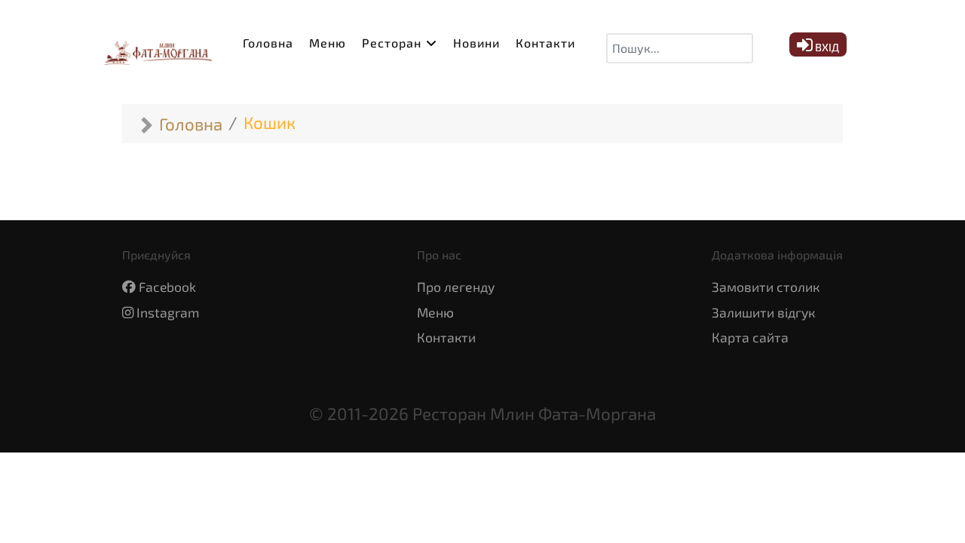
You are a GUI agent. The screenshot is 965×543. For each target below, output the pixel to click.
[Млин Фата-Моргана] (154, 48)
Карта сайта (750, 337)
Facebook (167, 286)
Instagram (167, 312)
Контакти (446, 337)
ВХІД (826, 47)
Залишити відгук (763, 312)
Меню (435, 312)
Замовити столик (765, 286)
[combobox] (679, 48)
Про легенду (456, 286)
